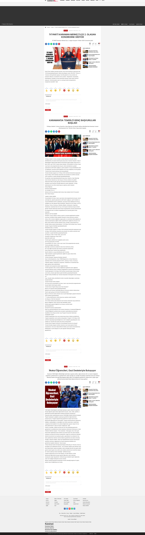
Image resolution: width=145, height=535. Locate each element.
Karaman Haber (61, 522)
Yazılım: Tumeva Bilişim (72, 519)
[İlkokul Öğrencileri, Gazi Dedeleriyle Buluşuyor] (63, 396)
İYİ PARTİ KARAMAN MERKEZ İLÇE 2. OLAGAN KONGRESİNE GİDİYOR (67, 27)
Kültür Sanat (56, 503)
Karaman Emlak (88, 522)
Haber (66, 522)
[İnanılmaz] (73, 88)
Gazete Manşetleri (86, 502)
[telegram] (54, 44)
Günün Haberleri (76, 500)
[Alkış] (51, 88)
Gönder (47, 109)
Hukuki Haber (82, 522)
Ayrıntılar (91, 533)
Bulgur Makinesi (55, 522)
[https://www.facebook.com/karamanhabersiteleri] (65, 508)
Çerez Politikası (76, 513)
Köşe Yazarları (66, 502)
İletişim (71, 513)
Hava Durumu (85, 500)
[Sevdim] (55, 88)
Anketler (84, 498)
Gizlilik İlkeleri (82, 513)
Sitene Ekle (63, 513)
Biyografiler (66, 503)
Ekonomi (47, 502)
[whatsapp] (51, 44)
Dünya (47, 500)
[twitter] (49, 44)
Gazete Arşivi (76, 503)
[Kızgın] (64, 88)
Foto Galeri (125, 24)
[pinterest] (59, 44)
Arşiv (74, 502)
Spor (55, 505)
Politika (52, 27)
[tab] (48, 96)
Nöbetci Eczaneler (86, 503)
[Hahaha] (68, 88)
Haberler (48, 27)
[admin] (74, 508)
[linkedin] (56, 44)
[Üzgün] (77, 88)
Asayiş (47, 498)
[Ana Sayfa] (45, 27)
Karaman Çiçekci (48, 522)
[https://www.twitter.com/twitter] (67, 508)
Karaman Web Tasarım (75, 522)
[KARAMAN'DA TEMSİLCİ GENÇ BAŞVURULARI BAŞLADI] (63, 145)
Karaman (47, 503)
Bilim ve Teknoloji (57, 498)
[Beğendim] (46, 88)
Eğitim (55, 500)
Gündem (56, 502)
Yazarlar (132, 24)
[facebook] (46, 44)
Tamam (95, 533)
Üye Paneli (140, 24)
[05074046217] (72, 508)
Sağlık (47, 505)
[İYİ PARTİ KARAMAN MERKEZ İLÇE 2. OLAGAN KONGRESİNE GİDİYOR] (63, 58)
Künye (67, 513)
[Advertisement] (72, 14)
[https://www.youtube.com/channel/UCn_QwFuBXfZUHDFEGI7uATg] (69, 508)
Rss (60, 513)
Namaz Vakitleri (86, 505)
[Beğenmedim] (60, 88)
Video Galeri (116, 24)
